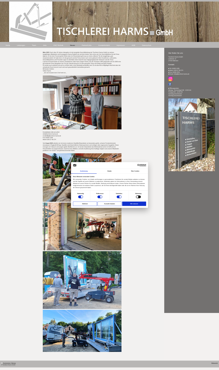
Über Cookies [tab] (135, 171)
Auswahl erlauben (109, 203)
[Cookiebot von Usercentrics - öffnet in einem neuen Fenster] (138, 165)
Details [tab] (109, 171)
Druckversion (7, 363)
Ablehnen (85, 203)
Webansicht (214, 363)
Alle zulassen (134, 203)
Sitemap (13, 363)
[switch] (99, 197)
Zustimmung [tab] (84, 171)
